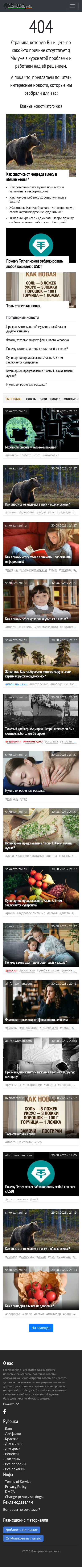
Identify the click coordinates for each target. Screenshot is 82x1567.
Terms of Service (18, 1481)
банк (68, 1314)
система (52, 741)
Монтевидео (33, 741)
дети (10, 856)
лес (52, 512)
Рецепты (12, 1454)
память (12, 455)
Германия (14, 741)
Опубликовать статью (23, 1538)
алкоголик (51, 455)
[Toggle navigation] (73, 6)
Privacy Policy (15, 1486)
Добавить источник (22, 1530)
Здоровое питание (31, 856)
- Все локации (14, 1469)
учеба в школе (49, 970)
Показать (9, 1404)
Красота (11, 1438)
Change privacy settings (24, 1496)
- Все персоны (14, 1464)
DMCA (10, 1491)
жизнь (76, 684)
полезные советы (34, 569)
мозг (54, 569)
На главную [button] (41, 1327)
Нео (24, 798)
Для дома (12, 1449)
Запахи (12, 512)
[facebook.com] (5, 1412)
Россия (12, 970)
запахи (55, 399)
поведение (60, 684)
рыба (11, 913)
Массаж (12, 798)
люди (42, 512)
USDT (35, 1199)
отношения (29, 1028)
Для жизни (13, 1444)
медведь (64, 512)
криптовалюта (17, 1199)
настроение (39, 684)
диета (65, 913)
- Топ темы (11, 1459)
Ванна (52, 856)
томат (40, 1314)
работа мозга (31, 455)
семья (53, 913)
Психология (49, 1028)
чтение (66, 569)
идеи (43, 399)
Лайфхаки (13, 1433)
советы (31, 399)
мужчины (14, 1085)
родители (68, 627)
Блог (9, 1428)
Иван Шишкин (17, 684)
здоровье (27, 512)
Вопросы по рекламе (20, 1509)
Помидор (54, 1314)
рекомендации (47, 627)
